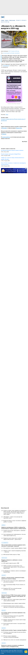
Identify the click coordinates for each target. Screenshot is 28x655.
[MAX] (11, 17)
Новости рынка (12, 20)
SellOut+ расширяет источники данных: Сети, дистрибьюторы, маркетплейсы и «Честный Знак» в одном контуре (14, 567)
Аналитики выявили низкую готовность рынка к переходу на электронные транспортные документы (14, 606)
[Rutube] (18, 17)
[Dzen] (13, 17)
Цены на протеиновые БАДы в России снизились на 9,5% (14, 585)
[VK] (8, 17)
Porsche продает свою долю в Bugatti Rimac (11, 154)
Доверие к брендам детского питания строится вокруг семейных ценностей (15, 620)
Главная (2, 20)
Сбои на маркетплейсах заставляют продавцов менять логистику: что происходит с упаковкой (13, 545)
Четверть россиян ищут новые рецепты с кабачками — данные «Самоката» (15, 531)
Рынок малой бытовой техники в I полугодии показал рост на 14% (14, 624)
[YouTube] (16, 17)
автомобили (17, 53)
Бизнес (3, 575)
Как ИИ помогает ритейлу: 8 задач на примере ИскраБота (13, 630)
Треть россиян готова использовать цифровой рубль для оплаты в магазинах (14, 581)
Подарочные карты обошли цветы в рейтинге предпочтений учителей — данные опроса (13, 539)
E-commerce (5, 542)
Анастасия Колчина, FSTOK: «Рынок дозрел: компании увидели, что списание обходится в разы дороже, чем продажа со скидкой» (13, 596)
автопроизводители (7, 53)
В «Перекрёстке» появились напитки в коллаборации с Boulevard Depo (15, 571)
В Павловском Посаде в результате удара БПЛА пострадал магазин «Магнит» (13, 616)
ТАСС (7, 114)
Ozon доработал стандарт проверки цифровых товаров (15, 548)
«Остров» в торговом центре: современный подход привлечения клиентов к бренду (12, 578)
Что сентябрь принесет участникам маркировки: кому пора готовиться (13, 613)
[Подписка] (21, 17)
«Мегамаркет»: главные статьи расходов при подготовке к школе (13, 517)
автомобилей (6, 65)
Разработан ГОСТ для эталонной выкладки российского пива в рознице (12, 589)
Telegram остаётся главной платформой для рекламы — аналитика (15, 551)
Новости (6, 20)
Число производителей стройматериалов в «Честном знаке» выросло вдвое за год (15, 535)
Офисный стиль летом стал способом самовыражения (15, 639)
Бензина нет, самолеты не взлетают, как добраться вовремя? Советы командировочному (12, 646)
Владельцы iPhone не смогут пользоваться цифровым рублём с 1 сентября (15, 521)
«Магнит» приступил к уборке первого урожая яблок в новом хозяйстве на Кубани (15, 600)
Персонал (4, 557)
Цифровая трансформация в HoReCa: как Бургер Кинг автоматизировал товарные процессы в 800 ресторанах (13, 528)
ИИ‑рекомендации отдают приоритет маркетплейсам (14, 603)
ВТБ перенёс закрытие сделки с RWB (11, 563)
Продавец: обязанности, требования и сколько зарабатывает (11, 560)
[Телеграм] (6, 17)
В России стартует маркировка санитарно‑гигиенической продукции (11, 637)
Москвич (12, 53)
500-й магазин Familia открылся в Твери (12, 554)
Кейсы (3, 525)
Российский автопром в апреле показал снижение (12, 150)
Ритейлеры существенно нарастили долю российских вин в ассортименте (15, 633)
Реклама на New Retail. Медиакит (14, 103)
